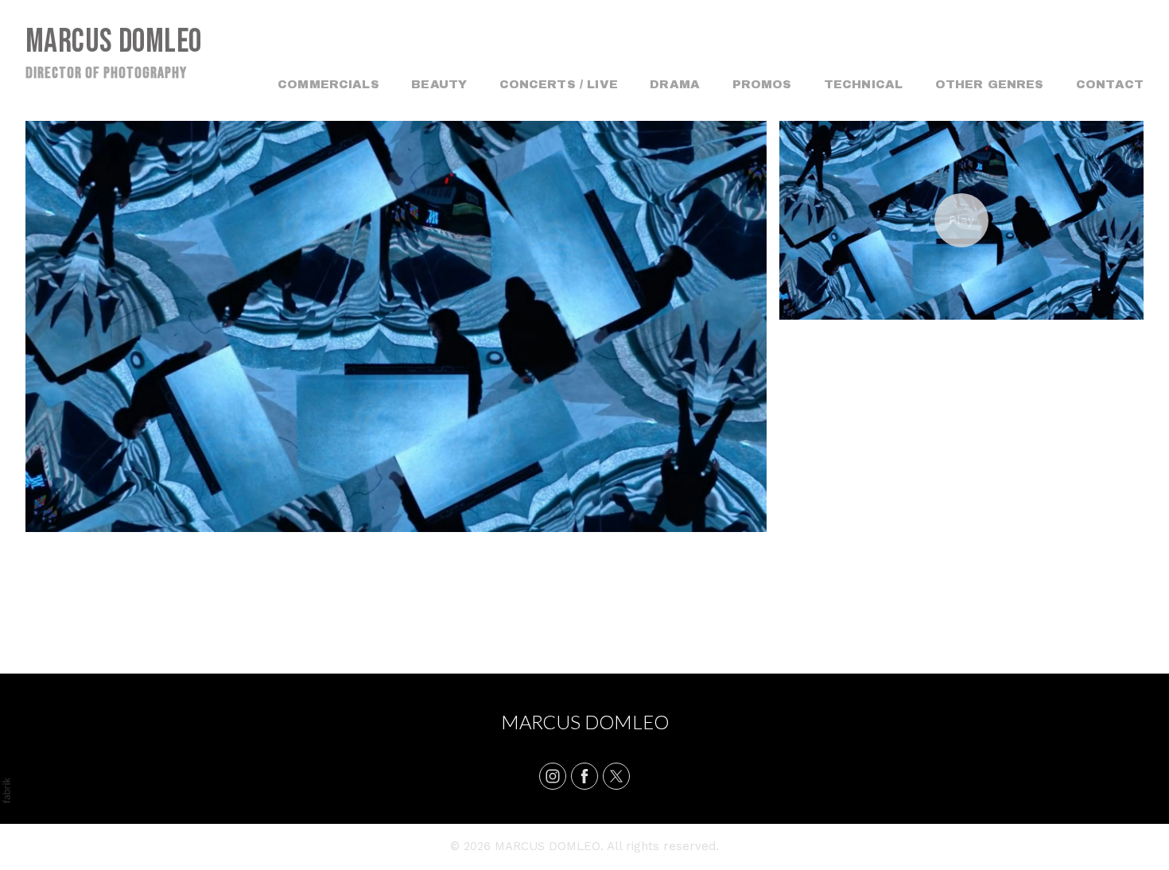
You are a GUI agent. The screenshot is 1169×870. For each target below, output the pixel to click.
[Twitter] (616, 776)
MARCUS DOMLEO (585, 721)
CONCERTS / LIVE (558, 84)
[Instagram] (552, 776)
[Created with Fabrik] (6, 790)
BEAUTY (439, 84)
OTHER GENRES (989, 84)
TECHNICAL (863, 84)
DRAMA (675, 84)
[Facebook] (584, 776)
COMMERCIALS (328, 84)
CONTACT (1110, 84)
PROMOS (762, 84)
